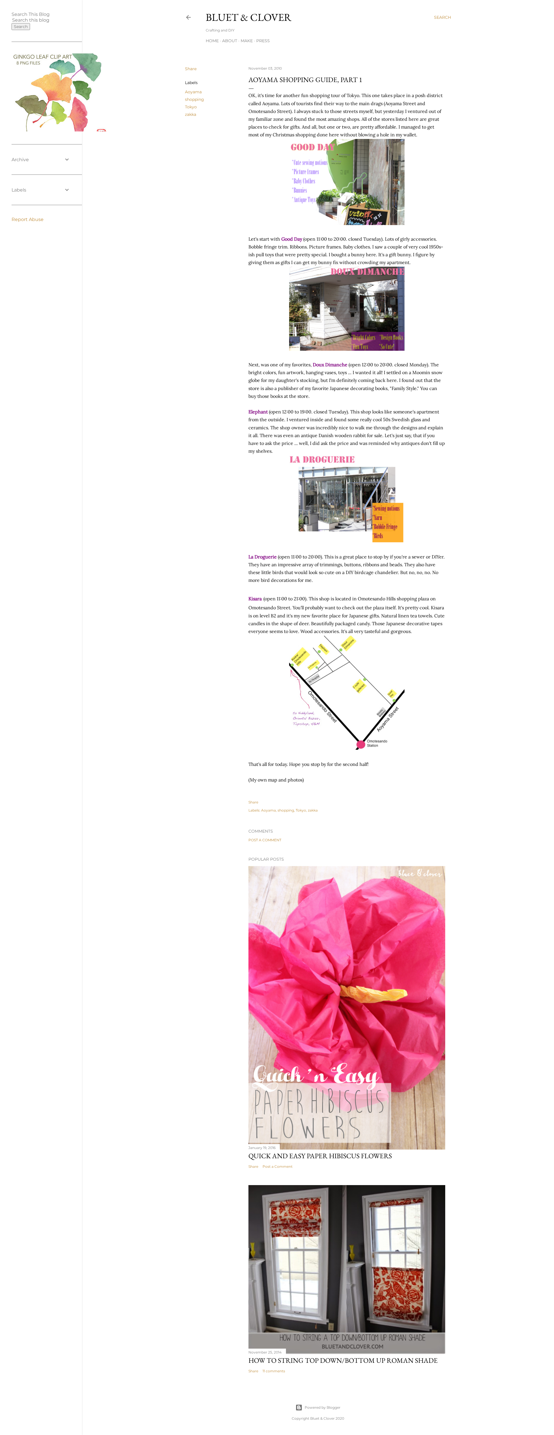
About (229, 40)
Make (247, 40)
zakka (190, 114)
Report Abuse (28, 219)
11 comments (274, 1371)
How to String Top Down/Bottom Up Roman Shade (343, 1360)
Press (263, 40)
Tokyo (191, 106)
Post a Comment (264, 840)
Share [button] (190, 68)
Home (212, 40)
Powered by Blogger (322, 1407)
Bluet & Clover (248, 17)
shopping (194, 99)
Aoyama (193, 91)
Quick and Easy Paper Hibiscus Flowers (320, 1155)
